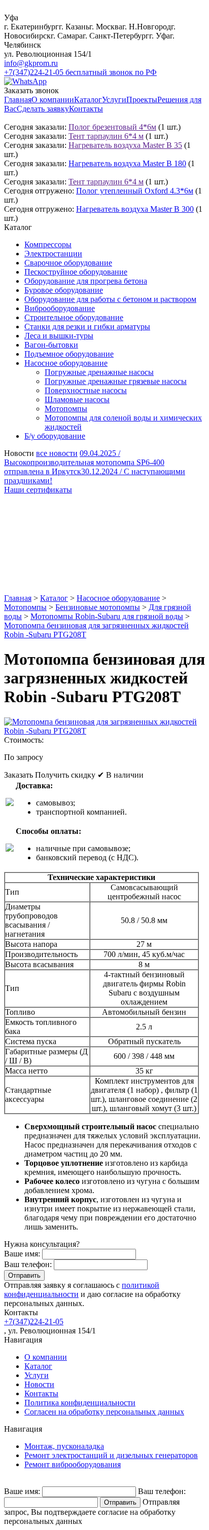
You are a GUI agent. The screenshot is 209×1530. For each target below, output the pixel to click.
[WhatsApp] (25, 81)
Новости (39, 1384)
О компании (52, 99)
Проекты (141, 99)
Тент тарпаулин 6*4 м (106, 136)
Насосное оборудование (66, 363)
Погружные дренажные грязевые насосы (116, 381)
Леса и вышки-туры (58, 335)
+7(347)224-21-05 (33, 1321)
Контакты (86, 108)
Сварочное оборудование (68, 262)
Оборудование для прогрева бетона (85, 281)
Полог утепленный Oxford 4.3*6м (134, 190)
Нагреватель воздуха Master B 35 (125, 145)
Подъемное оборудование (69, 354)
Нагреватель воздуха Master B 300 (135, 209)
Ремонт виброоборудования (72, 1464)
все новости (57, 453)
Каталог (88, 99)
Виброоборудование (59, 308)
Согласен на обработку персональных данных (104, 1411)
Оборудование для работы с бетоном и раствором (110, 299)
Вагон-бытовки (51, 344)
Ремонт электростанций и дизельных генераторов (111, 1455)
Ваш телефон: (28, 1264)
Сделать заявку (43, 108)
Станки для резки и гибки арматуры (87, 326)
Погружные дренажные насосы (99, 372)
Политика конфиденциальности (79, 1402)
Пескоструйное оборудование (75, 271)
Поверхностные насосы (86, 390)
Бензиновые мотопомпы (97, 607)
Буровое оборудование (63, 290)
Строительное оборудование (73, 317)
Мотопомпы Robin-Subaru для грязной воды (106, 616)
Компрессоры (48, 244)
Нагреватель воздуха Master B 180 (127, 163)
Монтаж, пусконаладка (64, 1446)
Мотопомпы (66, 408)
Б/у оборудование (54, 436)
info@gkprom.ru (31, 63)
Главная (17, 99)
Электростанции (53, 253)
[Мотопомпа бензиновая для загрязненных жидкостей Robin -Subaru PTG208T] (104, 730)
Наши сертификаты (38, 489)
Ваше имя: (22, 1253)
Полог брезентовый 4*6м (112, 127)
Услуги (114, 99)
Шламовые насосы (77, 399)
